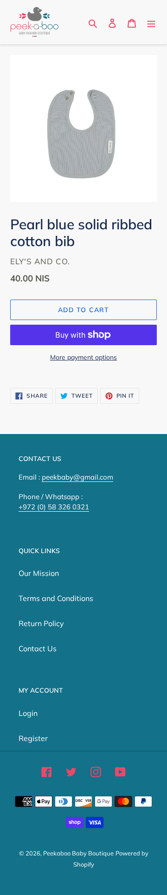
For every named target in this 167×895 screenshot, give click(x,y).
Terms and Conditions (56, 598)
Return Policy (41, 623)
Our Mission (39, 573)
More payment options (83, 357)
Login (28, 713)
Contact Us (38, 648)
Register (33, 738)
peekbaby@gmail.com (77, 477)
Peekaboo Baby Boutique (78, 853)
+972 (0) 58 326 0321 (54, 506)
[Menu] (151, 22)
